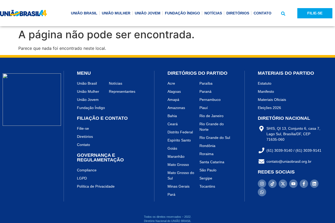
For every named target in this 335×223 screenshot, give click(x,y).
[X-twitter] (283, 184)
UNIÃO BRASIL (84, 13)
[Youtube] (293, 184)
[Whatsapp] (262, 192)
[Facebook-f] (304, 184)
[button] (283, 14)
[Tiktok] (272, 184)
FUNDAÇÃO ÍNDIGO (182, 13)
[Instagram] (262, 184)
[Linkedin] (314, 184)
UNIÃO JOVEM (147, 13)
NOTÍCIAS (213, 13)
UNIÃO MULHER (116, 13)
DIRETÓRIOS (237, 13)
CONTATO (262, 13)
